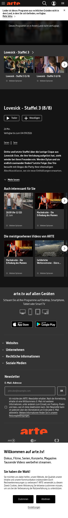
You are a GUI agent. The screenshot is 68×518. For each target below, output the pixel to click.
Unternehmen (15, 350)
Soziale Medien (16, 363)
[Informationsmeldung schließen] (64, 10)
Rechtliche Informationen (23, 356)
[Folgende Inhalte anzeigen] (64, 64)
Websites (12, 343)
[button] (44, 3)
